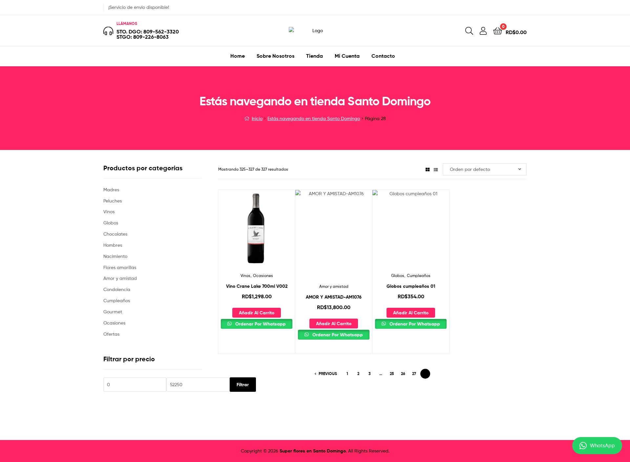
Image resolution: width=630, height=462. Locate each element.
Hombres (112, 245)
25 (392, 373)
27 (414, 373)
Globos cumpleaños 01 (411, 286)
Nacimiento (115, 256)
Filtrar (243, 385)
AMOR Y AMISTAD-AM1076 (334, 297)
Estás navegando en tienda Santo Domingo (313, 118)
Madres (111, 189)
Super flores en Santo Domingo (313, 451)
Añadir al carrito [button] (256, 313)
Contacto (383, 55)
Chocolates (115, 234)
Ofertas (111, 334)
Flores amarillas (119, 267)
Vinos (245, 275)
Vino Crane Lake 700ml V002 (256, 286)
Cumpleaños (418, 275)
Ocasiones (263, 275)
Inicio (257, 118)
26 (403, 373)
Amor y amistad (333, 286)
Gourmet (112, 311)
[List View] (435, 169)
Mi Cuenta (347, 55)
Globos (397, 275)
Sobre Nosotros (275, 55)
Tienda (314, 55)
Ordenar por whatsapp (260, 324)
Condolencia (116, 289)
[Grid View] (427, 169)
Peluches (112, 200)
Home (237, 55)
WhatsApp (602, 446)
